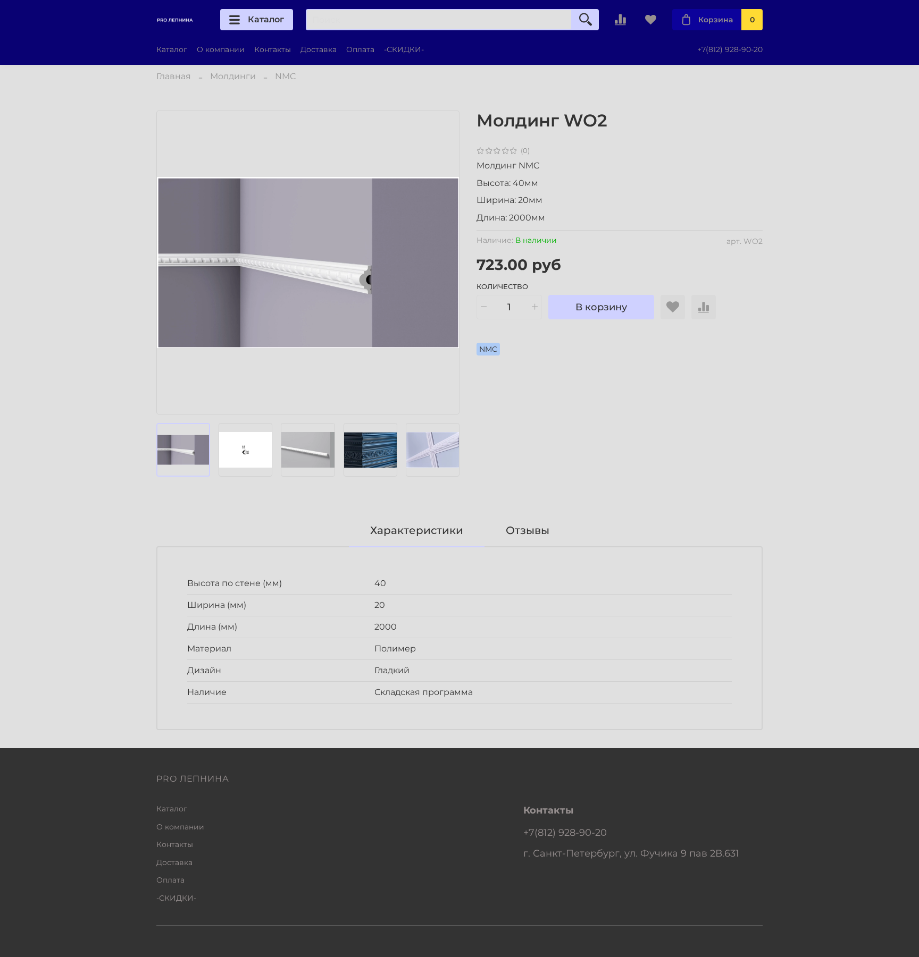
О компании (221, 49)
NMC (285, 76)
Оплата (360, 49)
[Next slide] (442, 262)
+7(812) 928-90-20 (730, 49)
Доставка (318, 49)
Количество (502, 287)
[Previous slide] (173, 262)
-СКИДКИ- (404, 49)
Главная (173, 76)
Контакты (272, 49)
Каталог (266, 19)
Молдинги (233, 76)
